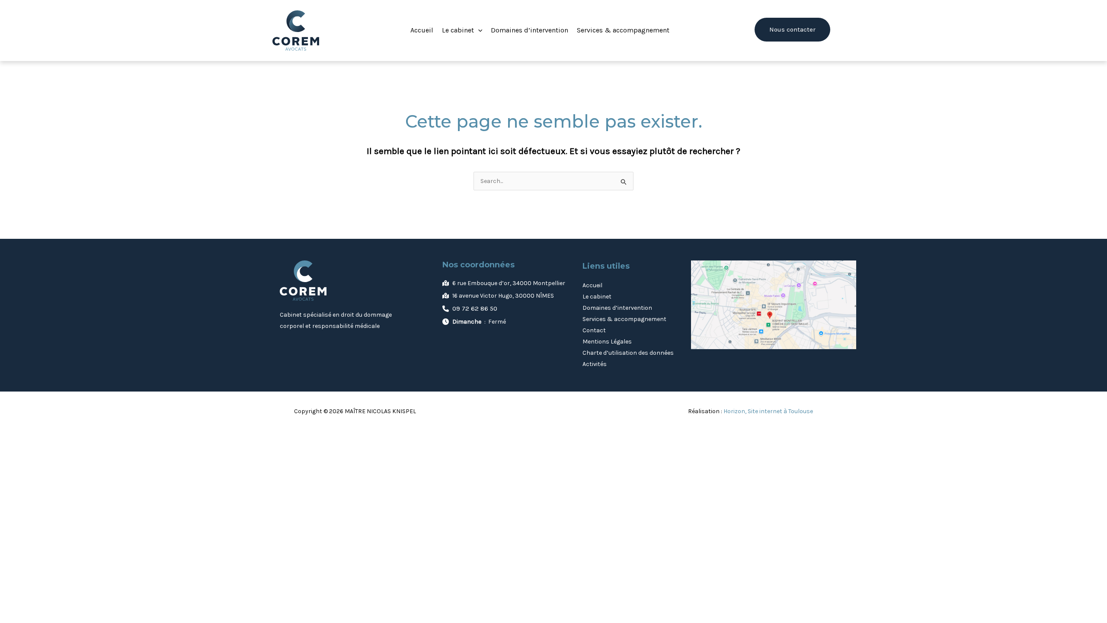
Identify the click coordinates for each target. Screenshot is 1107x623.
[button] (462, 30)
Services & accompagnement (624, 319)
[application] (478, 30)
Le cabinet (596, 296)
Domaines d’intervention (617, 308)
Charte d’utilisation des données (628, 352)
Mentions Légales (607, 341)
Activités (594, 364)
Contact (594, 330)
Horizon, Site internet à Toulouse (768, 411)
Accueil (592, 285)
